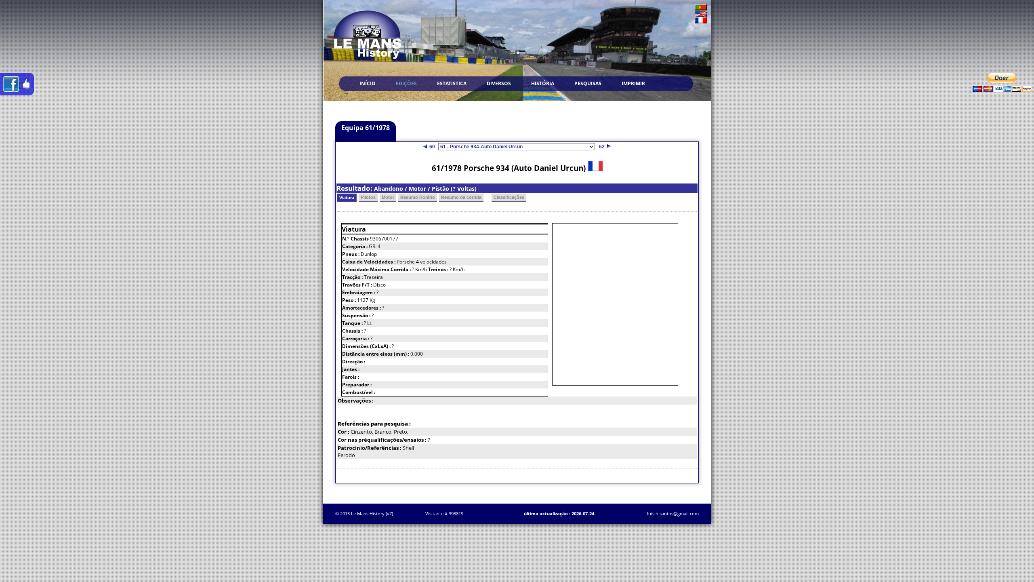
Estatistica (452, 83)
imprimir (633, 83)
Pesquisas (587, 83)
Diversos (499, 83)
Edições (406, 83)
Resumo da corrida (461, 197)
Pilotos (368, 197)
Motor (388, 197)
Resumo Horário (417, 197)
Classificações (509, 197)
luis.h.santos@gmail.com (673, 513)
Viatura (346, 197)
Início (367, 83)
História (542, 83)
